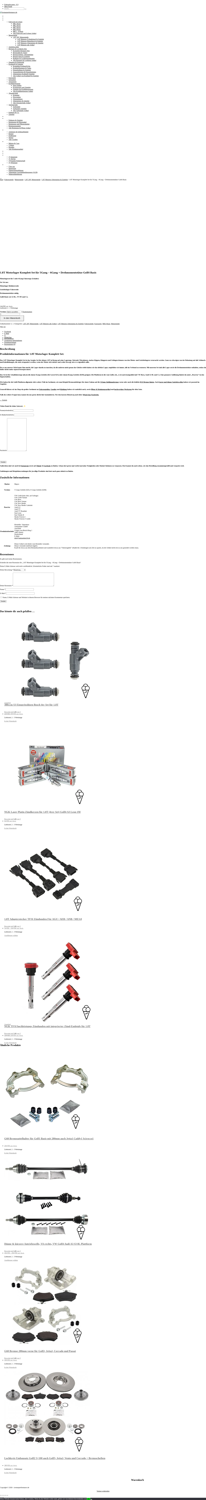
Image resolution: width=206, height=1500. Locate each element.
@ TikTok (12, 159)
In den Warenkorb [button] (10, 721)
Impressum (12, 168)
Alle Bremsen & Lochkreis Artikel (24, 60)
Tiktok (38, 466)
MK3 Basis (17, 28)
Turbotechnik (13, 105)
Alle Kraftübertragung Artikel (23, 91)
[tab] (105, 339)
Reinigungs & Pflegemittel (18, 122)
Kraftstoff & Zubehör (16, 64)
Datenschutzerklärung (16, 170)
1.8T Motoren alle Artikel (25, 45)
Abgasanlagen (18, 99)
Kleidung (7, 141)
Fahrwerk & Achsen (15, 22)
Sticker (11, 138)
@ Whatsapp (13, 163)
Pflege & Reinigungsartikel (101, 389)
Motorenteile (13, 35)
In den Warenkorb (12, 318)
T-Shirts (11, 145)
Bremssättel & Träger (20, 53)
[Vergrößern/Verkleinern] (1, 1495)
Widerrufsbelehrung (15, 174)
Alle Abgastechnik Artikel (21, 103)
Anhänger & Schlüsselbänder (18, 132)
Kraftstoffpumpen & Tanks (22, 68)
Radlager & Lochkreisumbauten (24, 58)
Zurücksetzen (27, 312)
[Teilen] (5, 1495)
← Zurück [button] (3, 400)
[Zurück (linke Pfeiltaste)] (1, 1497)
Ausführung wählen (11, 935)
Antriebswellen (14, 47)
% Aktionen (8, 151)
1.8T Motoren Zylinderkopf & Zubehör (30, 39)
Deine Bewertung (6, 570)
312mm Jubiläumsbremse (109, 382)
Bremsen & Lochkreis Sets (18, 49)
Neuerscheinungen (10, 18)
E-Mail (7, 415)
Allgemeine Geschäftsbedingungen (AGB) (23, 172)
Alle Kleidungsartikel (16, 149)
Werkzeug (7, 116)
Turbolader (16, 107)
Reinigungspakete (15, 126)
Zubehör (11, 114)
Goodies (7, 130)
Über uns (7, 165)
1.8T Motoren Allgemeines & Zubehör (30, 43)
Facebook (47, 466)
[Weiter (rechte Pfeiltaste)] (3, 1497)
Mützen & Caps (14, 143)
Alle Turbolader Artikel (21, 111)
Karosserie (12, 78)
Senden (3, 462)
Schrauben (12, 80)
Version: (3, 312)
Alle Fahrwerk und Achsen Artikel (24, 33)
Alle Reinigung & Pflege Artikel (19, 128)
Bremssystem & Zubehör (21, 56)
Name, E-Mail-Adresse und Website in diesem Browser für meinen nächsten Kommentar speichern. (36, 597)
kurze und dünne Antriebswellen (171, 382)
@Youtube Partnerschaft (17, 161)
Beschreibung (9, 338)
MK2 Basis (17, 26)
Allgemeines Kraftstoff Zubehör (24, 74)
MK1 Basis (17, 24)
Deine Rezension (6, 586)
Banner (11, 134)
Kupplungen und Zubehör (22, 87)
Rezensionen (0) (9, 344)
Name (6, 410)
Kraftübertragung (14, 83)
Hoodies (11, 147)
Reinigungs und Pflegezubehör (19, 124)
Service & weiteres (10, 153)
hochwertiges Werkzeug (123, 389)
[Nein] (91, 1499)
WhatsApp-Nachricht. (91, 395)
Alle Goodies (13, 139)
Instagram (25, 466)
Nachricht (3, 450)
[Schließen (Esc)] (7, 1495)
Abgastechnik (13, 93)
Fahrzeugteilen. (44, 389)
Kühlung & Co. (14, 112)
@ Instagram (13, 157)
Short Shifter (17, 85)
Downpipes (17, 97)
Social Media (8, 155)
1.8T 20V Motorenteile (21, 37)
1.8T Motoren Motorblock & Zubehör (30, 41)
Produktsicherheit (10, 342)
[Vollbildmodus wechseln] (3, 1495)
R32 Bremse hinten (147, 382)
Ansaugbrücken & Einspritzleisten (24, 72)
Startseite (7, 16)
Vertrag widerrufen (103, 1491)
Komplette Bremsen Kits (21, 51)
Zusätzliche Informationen (13, 340)
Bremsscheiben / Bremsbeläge (23, 55)
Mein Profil (8, 6)
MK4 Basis (17, 29)
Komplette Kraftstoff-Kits (21, 66)
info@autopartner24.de (22, 538)
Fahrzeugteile (8, 20)
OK (89, 1499)
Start (1, 180)
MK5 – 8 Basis (18, 31)
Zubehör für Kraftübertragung (23, 89)
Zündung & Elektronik (16, 62)
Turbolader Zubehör (20, 109)
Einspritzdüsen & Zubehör (22, 70)
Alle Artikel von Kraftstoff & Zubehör (26, 76)
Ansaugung (12, 82)
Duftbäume (12, 136)
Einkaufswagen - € (11, 4)
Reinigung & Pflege (11, 118)
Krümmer (16, 95)
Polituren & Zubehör (16, 120)
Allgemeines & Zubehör (21, 101)
